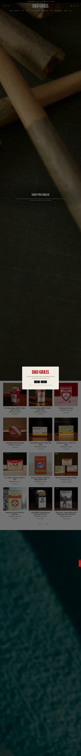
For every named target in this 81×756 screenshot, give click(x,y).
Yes (44, 381)
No (37, 381)
